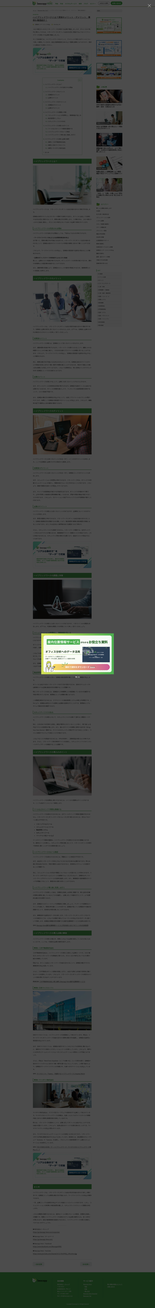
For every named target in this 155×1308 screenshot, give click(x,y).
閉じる (77, 677)
